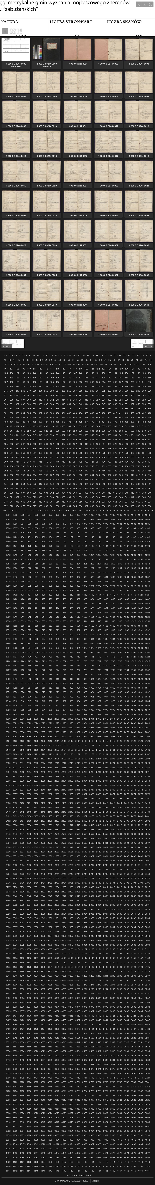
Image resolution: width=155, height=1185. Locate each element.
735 (6, 466)
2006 (56, 718)
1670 (70, 647)
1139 (84, 537)
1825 (119, 678)
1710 (56, 656)
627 (138, 444)
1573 (15, 630)
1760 (105, 665)
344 (86, 404)
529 (80, 430)
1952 (126, 705)
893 (150, 488)
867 (150, 484)
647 (104, 448)
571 (23, 439)
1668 (56, 647)
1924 (77, 701)
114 (52, 368)
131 (132, 368)
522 (40, 430)
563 (127, 435)
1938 (29, 705)
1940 (43, 705)
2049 (63, 727)
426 (17, 417)
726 (104, 461)
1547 (126, 621)
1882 (77, 692)
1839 (70, 683)
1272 (133, 563)
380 (92, 408)
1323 (50, 577)
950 (29, 501)
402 (69, 413)
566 (144, 435)
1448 (43, 603)
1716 (98, 656)
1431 (70, 599)
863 (127, 484)
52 (50, 359)
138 (23, 373)
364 (52, 408)
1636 (126, 638)
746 (69, 466)
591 (138, 439)
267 (132, 390)
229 (80, 386)
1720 (126, 656)
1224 (91, 554)
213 (6, 386)
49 (37, 359)
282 (29, 395)
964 (109, 501)
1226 (105, 554)
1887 (112, 692)
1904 (84, 696)
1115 (63, 532)
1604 (84, 634)
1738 (105, 661)
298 (121, 395)
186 (150, 377)
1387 (56, 590)
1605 (91, 634)
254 (57, 390)
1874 (22, 692)
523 (46, 430)
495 (34, 426)
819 (29, 479)
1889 (126, 692)
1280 (43, 568)
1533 (29, 621)
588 (121, 439)
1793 (43, 674)
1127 (147, 532)
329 (150, 399)
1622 (29, 638)
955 (57, 501)
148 (80, 373)
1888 (119, 692)
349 (115, 404)
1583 (84, 630)
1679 (133, 647)
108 (17, 368)
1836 (50, 683)
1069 (36, 523)
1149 (8, 541)
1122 (112, 532)
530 (86, 430)
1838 (63, 683)
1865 (105, 687)
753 (109, 466)
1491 (29, 612)
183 (132, 377)
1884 (91, 692)
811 (132, 475)
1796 (63, 674)
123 (104, 368)
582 (86, 439)
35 (124, 355)
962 (98, 501)
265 (121, 390)
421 (138, 413)
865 (138, 484)
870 (17, 488)
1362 (29, 585)
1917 (29, 701)
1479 (91, 608)
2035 (112, 723)
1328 (84, 577)
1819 (77, 678)
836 (127, 479)
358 (17, 408)
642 (75, 448)
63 (100, 359)
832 (104, 479)
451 (104, 417)
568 (6, 439)
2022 (22, 723)
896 (17, 492)
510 (121, 426)
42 (5, 359)
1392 (91, 590)
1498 (77, 612)
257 (75, 390)
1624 (43, 638)
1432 (77, 599)
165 (29, 377)
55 (64, 359)
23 (70, 355)
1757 (84, 665)
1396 (119, 590)
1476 (70, 608)
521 (34, 430)
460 (6, 421)
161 (6, 377)
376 (69, 408)
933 (80, 497)
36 (129, 355)
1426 (36, 599)
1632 (98, 638)
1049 (43, 519)
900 (40, 492)
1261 (56, 563)
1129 (15, 537)
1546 (119, 621)
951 (34, 501)
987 (86, 506)
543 (11, 435)
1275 (8, 568)
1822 (98, 678)
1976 (140, 709)
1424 (22, 599)
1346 (63, 581)
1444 (15, 603)
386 (127, 408)
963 (104, 501)
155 (121, 373)
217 (23, 386)
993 (121, 506)
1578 (50, 630)
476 (98, 421)
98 (110, 364)
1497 (70, 612)
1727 (29, 661)
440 (40, 417)
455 (127, 417)
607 (75, 444)
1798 (77, 674)
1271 (126, 563)
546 (29, 435)
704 (127, 457)
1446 (29, 603)
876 (52, 488)
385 (121, 408)
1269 (112, 563)
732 (138, 461)
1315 (140, 572)
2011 (91, 718)
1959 (29, 709)
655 (150, 448)
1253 (147, 559)
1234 (15, 559)
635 (34, 448)
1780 (98, 670)
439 (34, 417)
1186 (119, 545)
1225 (98, 554)
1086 (8, 528)
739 (29, 466)
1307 (84, 572)
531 (92, 430)
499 (57, 426)
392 (11, 413)
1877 (43, 692)
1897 (36, 696)
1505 (126, 612)
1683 (15, 652)
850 (57, 484)
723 (86, 461)
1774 (56, 670)
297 (115, 395)
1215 (29, 554)
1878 (50, 692)
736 (11, 466)
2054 (98, 727)
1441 (140, 599)
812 (138, 475)
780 (104, 470)
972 (6, 506)
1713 (77, 656)
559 (104, 435)
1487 (147, 608)
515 (150, 426)
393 (17, 413)
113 (46, 368)
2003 (36, 718)
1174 (36, 545)
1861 (77, 687)
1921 (56, 701)
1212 (8, 554)
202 (92, 382)
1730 (50, 661)
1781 (105, 670)
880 (75, 488)
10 (33, 355)
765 (23, 470)
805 (98, 475)
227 (69, 386)
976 (29, 506)
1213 (15, 554)
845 (29, 484)
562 (121, 435)
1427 (43, 599)
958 (75, 501)
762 (6, 470)
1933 (140, 701)
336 (40, 404)
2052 (84, 727)
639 (57, 448)
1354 (119, 581)
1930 (119, 701)
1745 (147, 661)
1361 (22, 585)
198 (69, 382)
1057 (98, 519)
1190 (147, 545)
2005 (50, 718)
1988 (77, 714)
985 (75, 506)
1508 (147, 612)
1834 (36, 683)
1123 (119, 532)
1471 (36, 608)
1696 (105, 652)
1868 (126, 687)
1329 (91, 577)
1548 (133, 621)
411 (121, 413)
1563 (91, 625)
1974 (126, 709)
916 (132, 492)
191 (29, 382)
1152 (29, 541)
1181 (84, 545)
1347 (70, 581)
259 (86, 390)
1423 (15, 599)
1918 (36, 701)
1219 (56, 554)
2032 (91, 723)
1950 (112, 705)
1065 (8, 523)
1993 (112, 714)
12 (42, 355)
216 (17, 386)
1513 (36, 616)
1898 (43, 696)
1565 (105, 625)
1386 (50, 590)
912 (109, 492)
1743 (140, 661)
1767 (8, 670)
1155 (50, 541)
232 (98, 386)
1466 (147, 603)
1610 (126, 634)
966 (121, 501)
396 (34, 413)
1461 (119, 603)
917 (138, 492)
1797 (70, 674)
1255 (15, 563)
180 (115, 377)
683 (6, 457)
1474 (56, 608)
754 (115, 466)
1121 (105, 532)
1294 (140, 568)
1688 (50, 652)
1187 (126, 545)
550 (52, 435)
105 (149, 364)
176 (92, 377)
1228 (119, 554)
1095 (70, 528)
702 (115, 457)
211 (144, 382)
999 (5, 510)
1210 (140, 550)
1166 (126, 541)
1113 (50, 532)
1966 (77, 709)
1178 (63, 545)
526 (63, 430)
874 (40, 488)
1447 (36, 603)
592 (144, 439)
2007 (63, 718)
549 (46, 435)
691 (52, 457)
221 (46, 386)
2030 (77, 723)
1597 (36, 634)
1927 (98, 701)
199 (75, 382)
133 (144, 368)
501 (69, 426)
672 (98, 452)
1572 (8, 630)
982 (57, 506)
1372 (98, 585)
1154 (43, 541)
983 (63, 506)
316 (75, 399)
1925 (84, 701)
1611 (133, 634)
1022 (15, 514)
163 (17, 377)
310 (40, 399)
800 (69, 475)
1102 (119, 528)
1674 (98, 647)
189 (17, 382)
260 (92, 390)
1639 (147, 638)
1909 (119, 696)
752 (104, 466)
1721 (133, 656)
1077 (91, 523)
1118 (84, 532)
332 (17, 404)
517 (11, 430)
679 (132, 452)
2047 (50, 727)
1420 (140, 594)
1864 (98, 687)
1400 (147, 590)
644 (86, 448)
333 (23, 404)
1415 (105, 594)
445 (69, 417)
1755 (70, 665)
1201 (77, 550)
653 (138, 448)
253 (52, 390)
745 (63, 466)
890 (132, 488)
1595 (22, 634)
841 (6, 484)
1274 (147, 563)
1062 (133, 519)
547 (34, 435)
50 (41, 359)
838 (138, 479)
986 (80, 506)
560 (109, 435)
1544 (105, 621)
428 (29, 417)
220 (40, 386)
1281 (50, 568)
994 (127, 506)
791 (17, 475)
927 (46, 497)
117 (69, 368)
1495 (56, 612)
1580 (63, 630)
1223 (84, 554)
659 (23, 452)
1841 (84, 683)
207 (121, 382)
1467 (8, 608)
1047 (29, 519)
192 (34, 382)
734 (150, 461)
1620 (15, 638)
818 (23, 479)
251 (40, 390)
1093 (56, 528)
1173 (29, 545)
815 (6, 479)
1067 (22, 523)
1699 (126, 652)
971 (150, 501)
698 (92, 457)
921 (11, 497)
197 (63, 382)
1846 (119, 683)
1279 (36, 568)
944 (144, 497)
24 (74, 355)
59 (82, 359)
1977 (147, 709)
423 (150, 413)
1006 (52, 510)
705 (132, 457)
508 (109, 426)
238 (115, 386)
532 (98, 430)
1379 (147, 585)
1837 (56, 683)
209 (132, 382)
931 (69, 497)
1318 (15, 577)
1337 (147, 577)
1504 (119, 612)
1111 (36, 532)
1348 (77, 581)
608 (80, 444)
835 (121, 479)
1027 (50, 514)
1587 (112, 630)
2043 (22, 727)
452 (109, 417)
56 (69, 359)
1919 (43, 701)
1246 (98, 559)
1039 (119, 514)
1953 (133, 705)
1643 (29, 643)
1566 (112, 625)
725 (98, 461)
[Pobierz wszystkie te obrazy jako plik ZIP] (145, 4)
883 (92, 488)
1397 (126, 590)
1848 (133, 683)
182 (127, 377)
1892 (147, 692)
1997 (140, 714)
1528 (140, 616)
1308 (91, 572)
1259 (43, 563)
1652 (91, 643)
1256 (22, 563)
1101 (112, 528)
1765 (140, 665)
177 (98, 377)
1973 (119, 709)
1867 (119, 687)
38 (138, 355)
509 (115, 426)
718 (57, 461)
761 (150, 466)
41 (151, 355)
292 (86, 395)
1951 (119, 705)
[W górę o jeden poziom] (5, 31)
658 (17, 452)
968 (132, 501)
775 (75, 470)
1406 (43, 594)
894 (6, 492)
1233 (8, 559)
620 (98, 444)
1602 (70, 634)
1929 (112, 701)
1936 (15, 705)
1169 (147, 541)
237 (109, 386)
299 (127, 395)
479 (115, 421)
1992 (105, 714)
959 (80, 501)
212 (150, 382)
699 (98, 457)
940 (121, 497)
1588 (119, 630)
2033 (98, 723)
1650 (77, 643)
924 (29, 497)
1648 (63, 643)
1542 (91, 621)
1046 (22, 519)
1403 (22, 594)
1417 (119, 594)
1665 (36, 647)
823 (52, 479)
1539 (70, 621)
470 (63, 421)
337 (46, 404)
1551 (8, 625)
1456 (84, 603)
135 (6, 373)
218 (29, 386)
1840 (77, 683)
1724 (8, 661)
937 (104, 497)
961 (92, 501)
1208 (126, 550)
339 (57, 404)
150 (92, 373)
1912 (140, 696)
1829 (147, 678)
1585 (98, 630)
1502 (105, 612)
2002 (29, 718)
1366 (56, 585)
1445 (22, 603)
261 (98, 390)
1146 (133, 537)
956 (63, 501)
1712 (70, 656)
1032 (70, 514)
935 (92, 497)
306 (17, 399)
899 (34, 492)
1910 (126, 696)
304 (6, 399)
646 (98, 448)
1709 (50, 656)
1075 (77, 523)
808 (115, 475)
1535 (43, 621)
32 (110, 355)
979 (40, 506)
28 (92, 355)
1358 (147, 581)
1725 (15, 661)
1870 (140, 687)
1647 (56, 643)
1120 (98, 532)
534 (109, 430)
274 (23, 395)
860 (109, 484)
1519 (77, 616)
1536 (50, 621)
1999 (8, 718)
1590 (133, 630)
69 (128, 359)
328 (144, 399)
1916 (22, 701)
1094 (63, 528)
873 (34, 488)
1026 (43, 514)
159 (144, 373)
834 (115, 479)
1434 (91, 599)
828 (80, 479)
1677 (119, 647)
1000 (11, 510)
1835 (43, 683)
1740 (119, 661)
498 (52, 426)
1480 (98, 608)
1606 (98, 634)
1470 (29, 608)
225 (57, 386)
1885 (98, 692)
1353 (112, 581)
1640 (8, 643)
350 (121, 404)
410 (115, 413)
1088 (22, 528)
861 (115, 484)
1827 (133, 678)
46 (23, 359)
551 (57, 435)
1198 (56, 550)
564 (132, 435)
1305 (70, 572)
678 (127, 452)
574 (40, 439)
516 (6, 430)
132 (138, 368)
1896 (29, 696)
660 (29, 452)
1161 (91, 541)
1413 (91, 594)
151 (98, 373)
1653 (98, 643)
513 (138, 426)
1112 (43, 532)
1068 (29, 523)
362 (40, 408)
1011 (87, 510)
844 (23, 484)
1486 (140, 608)
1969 (98, 709)
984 (69, 506)
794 (34, 475)
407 (98, 413)
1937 (22, 705)
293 (92, 395)
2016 (126, 718)
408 (104, 413)
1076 (84, 523)
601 (46, 444)
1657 (126, 643)
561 (115, 435)
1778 (84, 670)
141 (40, 373)
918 (144, 492)
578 (63, 439)
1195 (36, 550)
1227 (112, 554)
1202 (84, 550)
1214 (22, 554)
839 (144, 479)
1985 (56, 714)
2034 (105, 723)
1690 (63, 652)
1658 (133, 643)
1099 (98, 528)
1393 (98, 590)
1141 (98, 537)
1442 (147, 599)
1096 (77, 528)
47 (28, 359)
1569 (133, 625)
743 (52, 466)
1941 (50, 705)
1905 (91, 696)
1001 (18, 510)
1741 (126, 661)
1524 (112, 616)
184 (138, 377)
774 (69, 470)
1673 (91, 647)
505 (92, 426)
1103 (126, 528)
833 (109, 479)
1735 (84, 661)
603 (57, 444)
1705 (22, 656)
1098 (91, 528)
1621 (22, 638)
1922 (63, 701)
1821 (91, 678)
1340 (22, 581)
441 (46, 417)
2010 (84, 718)
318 (86, 399)
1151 (22, 541)
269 (144, 390)
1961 (43, 709)
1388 (63, 590)
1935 (8, 705)
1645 (43, 643)
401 (63, 413)
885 (104, 488)
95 (97, 364)
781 (109, 470)
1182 (91, 545)
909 (92, 492)
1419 (133, 594)
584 (98, 439)
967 (127, 501)
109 (23, 368)
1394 (105, 590)
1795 (56, 674)
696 (80, 457)
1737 (98, 661)
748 (80, 466)
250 (34, 390)
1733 (70, 661)
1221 (70, 554)
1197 (50, 550)
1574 (22, 630)
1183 (98, 545)
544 (17, 435)
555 (80, 435)
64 (105, 359)
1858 (56, 687)
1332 (112, 577)
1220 (63, 554)
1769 (22, 670)
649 (115, 448)
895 (11, 492)
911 (104, 492)
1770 (29, 670)
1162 (98, 541)
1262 (63, 563)
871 (23, 488)
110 (29, 368)
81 (33, 364)
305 (11, 399)
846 (34, 484)
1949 (105, 705)
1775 (63, 670)
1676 (112, 647)
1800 (91, 674)
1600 (56, 634)
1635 (119, 638)
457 (138, 417)
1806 (133, 674)
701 (109, 457)
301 (138, 395)
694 (69, 457)
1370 (84, 585)
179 (109, 377)
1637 (133, 638)
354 (144, 404)
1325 (63, 577)
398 (46, 413)
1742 (133, 661)
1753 (56, 665)
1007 (59, 510)
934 (86, 497)
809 (121, 475)
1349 (84, 581)
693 (63, 457)
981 (52, 506)
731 (132, 461)
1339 (15, 581)
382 (104, 408)
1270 (119, 563)
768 (40, 470)
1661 (8, 647)
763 (11, 470)
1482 (112, 608)
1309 (98, 572)
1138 (77, 537)
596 (17, 444)
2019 (147, 718)
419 (127, 413)
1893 (8, 696)
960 (86, 501)
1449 (50, 603)
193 (40, 382)
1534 (36, 621)
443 (57, 417)
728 (115, 461)
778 (92, 470)
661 (34, 452)
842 (11, 484)
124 (109, 368)
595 (11, 444)
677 (121, 452)
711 (17, 461)
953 (46, 501)
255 (63, 390)
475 (92, 421)
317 (80, 399)
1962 (50, 709)
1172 (22, 545)
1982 (36, 714)
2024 (36, 723)
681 (144, 452)
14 (51, 355)
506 (98, 426)
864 (132, 484)
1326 (70, 577)
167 (40, 377)
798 (57, 475)
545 (23, 435)
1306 (77, 572)
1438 (119, 599)
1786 (140, 670)
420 (132, 413)
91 (79, 364)
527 (69, 430)
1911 (133, 696)
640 (63, 448)
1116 (70, 532)
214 (11, 386)
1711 (63, 656)
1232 (147, 554)
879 (69, 488)
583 (92, 439)
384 (115, 408)
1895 (22, 696)
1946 (84, 705)
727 (109, 461)
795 (40, 475)
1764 (133, 665)
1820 (84, 678)
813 (144, 475)
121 (92, 368)
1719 (119, 656)
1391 (84, 590)
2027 (56, 723)
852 (63, 484)
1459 (105, 603)
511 (127, 426)
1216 (36, 554)
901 (46, 492)
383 (109, 408)
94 (92, 364)
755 (121, 466)
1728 (36, 661)
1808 (147, 674)
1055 (84, 519)
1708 (43, 656)
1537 (56, 621)
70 (132, 359)
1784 (126, 670)
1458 (98, 603)
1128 (8, 537)
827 (75, 479)
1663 (22, 647)
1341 (29, 581)
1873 (15, 692)
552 (63, 435)
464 (29, 421)
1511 (22, 616)
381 (98, 408)
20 (56, 355)
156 (127, 373)
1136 (63, 537)
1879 (56, 692)
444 (63, 417)
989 (98, 506)
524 (52, 430)
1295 (147, 568)
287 (57, 395)
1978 (8, 714)
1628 (70, 638)
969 (138, 501)
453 (115, 417)
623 (115, 444)
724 (92, 461)
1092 (50, 528)
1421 (147, 594)
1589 (126, 630)
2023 (29, 723)
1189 (140, 545)
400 (57, 413)
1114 (56, 532)
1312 (119, 572)
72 (141, 359)
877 (57, 488)
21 (60, 355)
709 (6, 461)
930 (63, 497)
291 (80, 395)
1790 (22, 674)
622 (109, 444)
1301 (43, 572)
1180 (77, 545)
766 (29, 470)
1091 (43, 528)
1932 (133, 701)
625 (127, 444)
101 (126, 364)
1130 (22, 537)
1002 (25, 510)
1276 (15, 568)
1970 (105, 709)
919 (150, 492)
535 (115, 430)
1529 (147, 616)
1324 (56, 577)
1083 (133, 523)
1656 (119, 643)
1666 (43, 647)
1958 (22, 709)
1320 (29, 577)
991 (109, 506)
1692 (77, 652)
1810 (15, 678)
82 (38, 364)
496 (40, 426)
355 (150, 404)
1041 (133, 514)
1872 (8, 692)
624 (121, 444)
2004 (43, 718)
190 (23, 382)
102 (132, 364)
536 (121, 430)
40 (147, 355)
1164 (112, 541)
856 (86, 484)
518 (17, 430)
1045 (15, 519)
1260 (50, 563)
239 (121, 386)
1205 (105, 550)
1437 (112, 599)
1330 (98, 577)
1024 (29, 514)
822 (46, 479)
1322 (43, 577)
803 (86, 475)
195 (52, 382)
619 (92, 444)
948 (17, 501)
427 (23, 417)
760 (144, 466)
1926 (91, 701)
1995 (126, 714)
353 (138, 404)
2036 (119, 723)
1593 (8, 634)
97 (106, 364)
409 (109, 413)
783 (121, 470)
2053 (91, 727)
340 (63, 404)
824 (57, 479)
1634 (112, 638)
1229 (126, 554)
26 (83, 355)
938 (109, 497)
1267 (98, 563)
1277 (22, 568)
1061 (126, 519)
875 (46, 488)
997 (144, 506)
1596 (29, 634)
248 (23, 390)
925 (34, 497)
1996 (133, 714)
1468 (15, 608)
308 (29, 399)
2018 (140, 718)
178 (104, 377)
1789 (15, 674)
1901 (63, 696)
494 (29, 426)
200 (80, 382)
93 (88, 364)
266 (127, 390)
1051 (56, 519)
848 (46, 484)
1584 (91, 630)
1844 (105, 683)
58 (78, 359)
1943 (63, 705)
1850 (147, 683)
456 (132, 417)
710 (11, 461)
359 (23, 408)
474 (86, 421)
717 (52, 461)
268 (138, 390)
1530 (8, 621)
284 (40, 395)
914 (121, 492)
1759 (98, 665)
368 (63, 408)
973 (11, 506)
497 (46, 426)
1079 (105, 523)
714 (34, 461)
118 (75, 368)
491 (11, 426)
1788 (8, 674)
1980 (22, 714)
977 (34, 506)
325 (127, 399)
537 (127, 430)
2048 (56, 727)
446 (75, 417)
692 (57, 457)
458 (144, 417)
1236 (29, 559)
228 (75, 386)
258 (80, 390)
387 (132, 408)
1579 (56, 630)
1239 (50, 559)
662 (40, 452)
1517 (63, 616)
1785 (133, 670)
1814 (43, 678)
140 (34, 373)
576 (52, 439)
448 (86, 417)
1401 (8, 594)
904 (63, 492)
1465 (140, 603)
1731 (56, 661)
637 (46, 448)
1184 (105, 545)
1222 (77, 554)
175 (86, 377)
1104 (133, 528)
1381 (15, 590)
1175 (43, 545)
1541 (84, 621)
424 (6, 417)
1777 (77, 670)
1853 (22, 687)
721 (75, 461)
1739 (112, 661)
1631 (91, 638)
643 (80, 448)
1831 (15, 683)
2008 (70, 718)
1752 (50, 665)
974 (17, 506)
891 (138, 488)
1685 (29, 652)
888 (121, 488)
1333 (119, 577)
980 (46, 506)
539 (138, 430)
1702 (147, 652)
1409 (63, 594)
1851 (8, 687)
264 (115, 390)
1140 (91, 537)
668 (75, 452)
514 (144, 426)
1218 (50, 554)
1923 (70, 701)
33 (115, 355)
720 (69, 461)
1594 (15, 634)
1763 (126, 665)
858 (98, 484)
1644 (36, 643)
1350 (91, 581)
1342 (36, 581)
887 (115, 488)
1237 (36, 559)
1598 (43, 634)
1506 (133, 612)
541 (150, 430)
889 (127, 488)
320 (98, 399)
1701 (140, 652)
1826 (126, 678)
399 (52, 413)
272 (11, 395)
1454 (70, 603)
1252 (140, 559)
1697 (112, 652)
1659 (140, 643)
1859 (63, 687)
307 (23, 399)
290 (75, 395)
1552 (15, 625)
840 (150, 479)
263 (109, 390)
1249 (119, 559)
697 (86, 457)
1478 (84, 608)
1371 (91, 585)
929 (57, 497)
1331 (105, 577)
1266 (91, 563)
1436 (105, 599)
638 (52, 448)
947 (11, 501)
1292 (126, 568)
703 (121, 457)
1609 (119, 634)
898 (29, 492)
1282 (56, 568)
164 (23, 377)
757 (132, 466)
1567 (119, 625)
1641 (15, 643)
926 (40, 497)
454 (121, 417)
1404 (29, 594)
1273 (140, 563)
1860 (70, 687)
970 (144, 501)
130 (127, 368)
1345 (56, 581)
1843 (98, 683)
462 (17, 421)
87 (60, 364)
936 (98, 497)
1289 (105, 568)
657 (11, 452)
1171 (15, 545)
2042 (15, 727)
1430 (63, 599)
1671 (77, 647)
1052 (63, 519)
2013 (105, 718)
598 (29, 444)
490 (6, 426)
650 (121, 448)
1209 (133, 550)
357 (11, 408)
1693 (84, 652)
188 (11, 382)
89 (69, 364)
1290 (112, 568)
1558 (56, 625)
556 (86, 435)
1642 (22, 643)
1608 (112, 634)
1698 (119, 652)
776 (80, 470)
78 (19, 364)
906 (75, 492)
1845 (112, 683)
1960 (36, 709)
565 (138, 435)
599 (34, 444)
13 (47, 355)
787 (144, 470)
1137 (70, 537)
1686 (36, 652)
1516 (56, 616)
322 (109, 399)
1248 (112, 559)
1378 (140, 585)
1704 (15, 656)
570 (17, 439)
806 (104, 475)
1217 (43, 554)
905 (69, 492)
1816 (56, 678)
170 (57, 377)
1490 (22, 612)
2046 (43, 727)
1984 (50, 714)
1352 (105, 581)
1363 (36, 585)
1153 (36, 541)
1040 (126, 514)
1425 (29, 599)
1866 (112, 687)
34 (120, 355)
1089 (29, 528)
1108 (15, 532)
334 (29, 404)
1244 (84, 559)
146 (69, 373)
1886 (105, 692)
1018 (136, 510)
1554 (29, 625)
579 (69, 439)
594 (6, 444)
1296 (8, 572)
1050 (50, 519)
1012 (94, 510)
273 (17, 395)
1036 (98, 514)
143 (52, 373)
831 (98, 479)
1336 (140, 577)
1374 (112, 585)
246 (11, 390)
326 (132, 399)
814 (150, 475)
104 (143, 364)
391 (6, 413)
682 (150, 452)
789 (6, 475)
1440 (133, 599)
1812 (29, 678)
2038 (133, 723)
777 (86, 470)
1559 (63, 625)
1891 (140, 692)
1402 (15, 594)
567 (150, 435)
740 (34, 466)
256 (69, 390)
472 (75, 421)
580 (75, 439)
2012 (98, 718)
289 (69, 395)
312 (52, 399)
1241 (63, 559)
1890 (133, 692)
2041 (8, 727)
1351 (98, 581)
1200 (70, 550)
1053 (70, 519)
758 (138, 466)
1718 (112, 656)
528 (75, 430)
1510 (15, 616)
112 (40, 368)
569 (11, 439)
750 (92, 466)
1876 (36, 692)
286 (52, 395)
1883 (84, 692)
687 (29, 457)
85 (51, 364)
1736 (91, 661)
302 (144, 395)
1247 (105, 559)
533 (104, 430)
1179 (70, 545)
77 (15, 364)
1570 (140, 625)
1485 (133, 608)
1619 (8, 638)
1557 (50, 625)
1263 (70, 563)
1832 (22, 683)
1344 (50, 581)
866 (144, 484)
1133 (43, 537)
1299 (29, 572)
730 (127, 461)
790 (11, 475)
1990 (91, 714)
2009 (77, 718)
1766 (147, 665)
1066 (15, 523)
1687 (43, 652)
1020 (150, 510)
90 (74, 364)
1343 (43, 581)
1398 (133, 590)
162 (11, 377)
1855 (36, 687)
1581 (70, 630)
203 (98, 382)
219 (34, 386)
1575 (29, 630)
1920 (50, 701)
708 (150, 457)
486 (132, 421)
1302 (50, 572)
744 (57, 466)
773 (63, 470)
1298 (22, 572)
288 (63, 395)
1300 (36, 572)
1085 (147, 523)
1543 (98, 621)
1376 (126, 585)
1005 (45, 510)
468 (52, 421)
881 (80, 488)
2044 (29, 727)
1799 (84, 674)
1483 (119, 608)
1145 (126, 537)
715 (40, 461)
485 (127, 421)
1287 (91, 568)
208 (127, 382)
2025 (43, 723)
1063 (140, 519)
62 (96, 359)
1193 (22, 550)
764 (17, 470)
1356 (133, 581)
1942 (56, 705)
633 (23, 448)
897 (23, 492)
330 (6, 404)
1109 (22, 532)
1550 (147, 621)
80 (29, 364)
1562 (84, 625)
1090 (36, 528)
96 (101, 364)
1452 (56, 603)
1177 (56, 545)
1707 (36, 656)
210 (138, 382)
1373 (105, 585)
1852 (15, 687)
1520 (84, 616)
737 (17, 466)
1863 (91, 687)
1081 (119, 523)
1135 (56, 537)
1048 (36, 519)
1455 (77, 603)
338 (52, 404)
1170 (8, 545)
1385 (43, 590)
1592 (147, 630)
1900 (56, 696)
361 (34, 408)
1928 (105, 701)
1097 (84, 528)
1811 (22, 678)
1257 (29, 563)
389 (144, 408)
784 (127, 470)
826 (69, 479)
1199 (63, 550)
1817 (63, 678)
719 (63, 461)
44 (14, 359)
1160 (84, 541)
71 (137, 359)
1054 (77, 519)
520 (29, 430)
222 (52, 386)
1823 (105, 678)
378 (80, 408)
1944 (70, 705)
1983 (43, 714)
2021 (15, 723)
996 (138, 506)
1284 (70, 568)
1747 (15, 665)
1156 (56, 541)
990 (104, 506)
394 (23, 413)
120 (86, 368)
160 (150, 373)
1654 (105, 643)
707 (144, 457)
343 (80, 404)
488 (144, 421)
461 (11, 421)
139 (29, 373)
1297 (15, 572)
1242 (70, 559)
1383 (29, 590)
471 (69, 421)
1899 (50, 696)
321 (104, 399)
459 (150, 417)
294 (98, 395)
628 (144, 444)
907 (80, 492)
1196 (43, 550)
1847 (126, 683)
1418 (126, 594)
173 (75, 377)
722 (80, 461)
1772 (43, 670)
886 (109, 488)
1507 (140, 612)
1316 (147, 572)
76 (10, 364)
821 (40, 479)
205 (109, 382)
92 (83, 364)
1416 (112, 594)
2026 (50, 723)
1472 (43, 608)
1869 (133, 687)
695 (75, 457)
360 (29, 408)
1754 (63, 665)
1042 (140, 514)
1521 (91, 616)
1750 (36, 665)
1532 (22, 621)
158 (138, 373)
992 (115, 506)
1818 (70, 678)
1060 (119, 519)
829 (86, 479)
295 (104, 395)
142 (46, 373)
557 (92, 435)
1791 (29, 674)
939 (115, 497)
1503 (112, 612)
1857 (50, 687)
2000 (15, 718)
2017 (133, 718)
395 (29, 413)
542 (6, 435)
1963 (56, 709)
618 (86, 444)
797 (52, 475)
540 (144, 430)
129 (121, 368)
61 (91, 359)
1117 (77, 532)
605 (69, 444)
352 (132, 404)
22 (65, 355)
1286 (84, 568)
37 (133, 355)
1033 (77, 514)
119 (80, 368)
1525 (119, 616)
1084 (140, 523)
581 (80, 439)
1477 (77, 608)
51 (46, 359)
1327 (77, 577)
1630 (84, 638)
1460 (112, 603)
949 (23, 501)
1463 (133, 603)
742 (46, 466)
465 (34, 421)
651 (127, 448)
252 (46, 390)
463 (23, 421)
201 (86, 382)
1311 (112, 572)
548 (40, 435)
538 (132, 430)
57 (73, 359)
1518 (70, 616)
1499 (84, 612)
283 (34, 395)
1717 (105, 656)
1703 (8, 656)
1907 (105, 696)
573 (34, 439)
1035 (91, 514)
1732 (63, 661)
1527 (133, 616)
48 (32, 359)
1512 (29, 616)
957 (69, 501)
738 (23, 466)
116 (63, 368)
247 (17, 390)
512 (132, 426)
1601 (63, 634)
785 (132, 470)
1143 (112, 537)
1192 (15, 550)
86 (56, 364)
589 (127, 439)
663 (46, 452)
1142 (105, 537)
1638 (140, 638)
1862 (84, 687)
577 (57, 439)
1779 (91, 670)
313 (57, 399)
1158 (70, 541)
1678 (126, 647)
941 (127, 497)
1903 (77, 696)
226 (63, 386)
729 (121, 461)
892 (144, 488)
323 (115, 399)
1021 (8, 514)
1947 (91, 705)
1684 (22, 652)
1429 (56, 599)
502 (75, 426)
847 (40, 484)
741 (40, 466)
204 (104, 382)
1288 (98, 568)
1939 (36, 705)
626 (132, 444)
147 (75, 373)
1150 (15, 541)
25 (79, 355)
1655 (112, 643)
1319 (22, 577)
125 (115, 368)
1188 (133, 545)
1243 (77, 559)
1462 (126, 603)
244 (150, 386)
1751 (43, 665)
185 (144, 377)
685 (17, 457)
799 (63, 475)
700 (104, 457)
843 (17, 484)
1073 (63, 523)
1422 (8, 599)
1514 (43, 616)
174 (80, 377)
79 (24, 364)
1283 (63, 568)
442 (52, 417)
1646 (50, 643)
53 (55, 359)
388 (138, 408)
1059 (112, 519)
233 (104, 386)
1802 (105, 674)
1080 (112, 523)
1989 (84, 714)
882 (86, 488)
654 (144, 448)
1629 (77, 638)
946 (6, 501)
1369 (77, 585)
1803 (112, 674)
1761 (112, 665)
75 (6, 364)
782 (115, 470)
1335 (133, 577)
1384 (36, 590)
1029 (63, 514)
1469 (22, 608)
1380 (8, 590)
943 (138, 497)
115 (57, 368)
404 (80, 413)
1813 (36, 678)
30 (101, 355)
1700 (133, 652)
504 (86, 426)
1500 (91, 612)
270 (150, 390)
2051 (77, 727)
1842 (91, 683)
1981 (29, 714)
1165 (119, 541)
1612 (140, 634)
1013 (101, 510)
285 (46, 395)
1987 (70, 714)
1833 (29, 683)
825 (63, 479)
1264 (77, 563)
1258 (36, 563)
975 (23, 506)
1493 (43, 612)
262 (104, 390)
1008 (66, 510)
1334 (126, 577)
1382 (22, 590)
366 (57, 408)
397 (40, 413)
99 (115, 364)
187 (6, 382)
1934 (147, 701)
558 (98, 435)
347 (104, 404)
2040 (147, 723)
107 (11, 368)
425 (11, 417)
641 (69, 448)
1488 (8, 612)
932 (75, 497)
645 (92, 448)
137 (17, 373)
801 (75, 475)
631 (11, 448)
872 (29, 488)
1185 (112, 545)
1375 (119, 585)
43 (9, 359)
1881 (70, 692)
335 (34, 404)
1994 (119, 714)
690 (46, 457)
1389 (70, 590)
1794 (50, 674)
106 (6, 368)
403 (75, 413)
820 (34, 479)
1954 (140, 705)
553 (69, 435)
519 (23, 430)
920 (6, 497)
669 (80, 452)
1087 (15, 528)
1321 (36, 577)
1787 (147, 670)
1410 (70, 594)
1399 (140, 590)
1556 (43, 625)
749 (86, 466)
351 (127, 404)
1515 (50, 616)
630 (6, 448)
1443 (8, 603)
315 (69, 399)
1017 (129, 510)
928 (52, 497)
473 (80, 421)
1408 (56, 594)
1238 (43, 559)
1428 (50, 599)
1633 (105, 638)
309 (34, 399)
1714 (84, 656)
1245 (91, 559)
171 (63, 377)
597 (23, 444)
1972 (112, 709)
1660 (147, 643)
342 (75, 404)
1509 (8, 616)
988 (92, 506)
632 (17, 448)
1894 (15, 696)
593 (150, 439)
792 (23, 475)
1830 (8, 683)
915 (127, 492)
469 (57, 421)
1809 (8, 678)
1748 (22, 665)
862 (121, 484)
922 (17, 497)
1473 (50, 608)
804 (92, 475)
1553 (22, 625)
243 (144, 386)
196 (57, 382)
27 (88, 355)
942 (132, 497)
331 (11, 404)
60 (87, 359)
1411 (77, 594)
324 (121, 399)
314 (63, 399)
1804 (119, 674)
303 (150, 395)
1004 (38, 510)
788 (150, 470)
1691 (70, 652)
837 (132, 479)
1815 (50, 678)
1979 (15, 714)
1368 (70, 585)
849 (52, 484)
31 (106, 355)
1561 (77, 625)
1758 (91, 665)
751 (98, 466)
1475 (63, 608)
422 (144, 413)
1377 (133, 585)
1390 (77, 590)
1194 (29, 550)
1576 (36, 630)
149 (86, 373)
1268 (105, 563)
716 (46, 461)
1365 (50, 585)
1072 (56, 523)
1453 (63, 603)
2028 (63, 723)
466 (40, 421)
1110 (29, 532)
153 (109, 373)
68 (123, 359)
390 (150, 408)
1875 (29, 692)
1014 (108, 510)
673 (104, 452)
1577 (43, 630)
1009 (73, 510)
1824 (112, 678)
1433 (84, 599)
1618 (147, 634)
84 (47, 364)
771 (57, 470)
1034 (84, 514)
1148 (147, 537)
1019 (143, 510)
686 (23, 457)
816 (11, 479)
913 (115, 492)
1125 (133, 532)
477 (104, 421)
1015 (115, 510)
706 (138, 457)
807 (109, 475)
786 (138, 470)
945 (150, 497)
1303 (56, 572)
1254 (8, 563)
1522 (98, 616)
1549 (140, 621)
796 (46, 475)
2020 (8, 723)
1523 (105, 616)
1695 (98, 652)
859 (104, 484)
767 (34, 470)
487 (138, 421)
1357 (140, 581)
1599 (50, 634)
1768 (15, 670)
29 (97, 355)
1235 (22, 559)
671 (92, 452)
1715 (91, 656)
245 (6, 390)
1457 (91, 603)
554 (75, 435)
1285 (77, 568)
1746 (8, 665)
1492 (36, 612)
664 (52, 452)
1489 (15, 612)
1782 (112, 670)
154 (115, 373)
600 (40, 444)
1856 (43, 687)
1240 (56, 559)
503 (80, 426)
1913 (147, 696)
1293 (133, 568)
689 (40, 457)
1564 (98, 625)
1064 (147, 519)
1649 (70, 643)
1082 (126, 523)
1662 (15, 647)
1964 (63, 709)
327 (138, 399)
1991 (98, 714)
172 (69, 377)
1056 (91, 519)
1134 (50, 537)
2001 (22, 718)
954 (52, 501)
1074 (70, 523)
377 (75, 408)
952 (40, 501)
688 (34, 457)
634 (29, 448)
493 (23, 426)
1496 (63, 612)
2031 (84, 723)
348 (109, 404)
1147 (140, 537)
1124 (126, 532)
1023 (22, 514)
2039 (140, 723)
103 (137, 364)
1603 (77, 634)
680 (138, 452)
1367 (63, 585)
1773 (50, 670)
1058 (105, 519)
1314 (133, 572)
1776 (70, 670)
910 (98, 492)
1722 (140, 656)
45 (19, 359)
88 (65, 364)
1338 (8, 581)
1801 (98, 674)
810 (127, 475)
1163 (105, 541)
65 (109, 359)
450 (98, 417)
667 (69, 452)
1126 (140, 532)
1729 (43, 661)
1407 (50, 594)
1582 (77, 630)
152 (104, 373)
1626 (56, 638)
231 (92, 386)
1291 (119, 568)
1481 (105, 608)
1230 (133, 554)
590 (132, 439)
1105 (140, 528)
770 (52, 470)
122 (98, 368)
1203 (91, 550)
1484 (126, 608)
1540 (77, 621)
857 (92, 484)
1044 (8, 519)
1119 (91, 532)
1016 (122, 510)
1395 (112, 590)
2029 (70, 723)
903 (57, 492)
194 (46, 382)
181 (121, 377)
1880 (63, 692)
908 (86, 492)
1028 (56, 514)
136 (11, 373)
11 (38, 355)
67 (118, 359)
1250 (126, 559)
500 (63, 426)
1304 (63, 572)
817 (17, 479)
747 (75, 466)
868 (6, 488)
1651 (84, 643)
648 (109, 448)
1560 (70, 625)
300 (132, 395)
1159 (77, 541)
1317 (8, 577)
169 (52, 377)
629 (150, 444)
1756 (77, 665)
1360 (15, 585)
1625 (50, 638)
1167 (133, 541)
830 (92, 479)
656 (6, 452)
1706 (29, 656)
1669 (63, 647)
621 (104, 444)
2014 (112, 718)
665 (57, 452)
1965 (70, 709)
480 (121, 421)
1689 (56, 652)
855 (80, 484)
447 (80, 417)
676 (115, 452)
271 (6, 395)
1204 (98, 550)
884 (98, 488)
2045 (36, 727)
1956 (8, 709)
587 (115, 439)
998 (150, 506)
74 (150, 359)
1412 (84, 594)
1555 (36, 625)
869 (11, 488)
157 (132, 373)
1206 (112, 550)
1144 (119, 537)
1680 (140, 647)
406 (92, 413)
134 (150, 368)
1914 (8, 701)
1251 (133, 559)
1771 (36, 670)
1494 (50, 612)
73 (146, 359)
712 (23, 461)
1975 (133, 709)
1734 (77, 661)
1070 (43, 523)
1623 (36, 638)
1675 (105, 647)
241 (132, 386)
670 (86, 452)
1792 (36, 674)
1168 (140, 541)
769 (46, 470)
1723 (147, 656)
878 (63, 488)
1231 (140, 554)
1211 (147, 550)
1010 (80, 510)
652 (132, 448)
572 (29, 439)
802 (80, 475)
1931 (126, 701)
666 (63, 452)
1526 (126, 616)
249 (29, 390)
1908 (112, 696)
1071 (50, 523)
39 (142, 355)
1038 (112, 514)
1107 (8, 532)
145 (63, 373)
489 (150, 421)
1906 (98, 696)
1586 (105, 630)
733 (144, 461)
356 (6, 408)
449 (92, 417)
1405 (36, 594)
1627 (63, 638)
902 (52, 492)
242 (138, 386)
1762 (119, 665)
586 (109, 439)
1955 (147, 705)
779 (98, 470)
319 (92, 399)
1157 (63, 541)
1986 (63, 714)
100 (120, 364)
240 (127, 386)
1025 (36, 514)
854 (75, 484)
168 (46, 377)
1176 (50, 545)
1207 (119, 550)
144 (57, 373)
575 (46, 439)
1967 (84, 709)
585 (104, 439)
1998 (147, 714)
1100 (105, 528)
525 (57, 430)
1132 (36, 537)
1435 (98, 599)
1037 (105, 514)
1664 (29, 647)
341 (69, 404)
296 (109, 395)
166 (34, 377)
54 (59, 359)
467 (46, 421)
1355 (126, 581)
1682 (8, 652)
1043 (147, 514)
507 (104, 426)
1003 (32, 510)
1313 (126, 572)
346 (98, 404)
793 (29, 475)
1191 (8, 550)
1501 (98, 612)
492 (17, 426)
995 (132, 506)
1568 (126, 625)
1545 (112, 621)
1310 (105, 572)
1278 (29, 568)
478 (109, 421)
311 (46, 399)
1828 (140, 678)
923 (23, 497)
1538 (63, 621)
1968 (91, 709)
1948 (98, 705)
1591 (140, 630)
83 (42, 364)
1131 (29, 537)
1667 (50, 647)
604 (63, 444)
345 (92, 404)
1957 (15, 709)
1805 (126, 674)
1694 (91, 652)
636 (40, 448)
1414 (98, 594)
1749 (29, 665)
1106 (147, 528)
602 (52, 444)
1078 (98, 523)
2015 (119, 718)
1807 (140, 674)
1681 (147, 647)
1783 (119, 670)
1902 (70, 696)
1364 (43, 585)
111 (34, 368)
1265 (84, 563)
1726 (22, 661)
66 (114, 359)
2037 (126, 723)
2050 (70, 727)
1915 (15, 701)
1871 (147, 687)
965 (115, 501)
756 (127, 466)
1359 (8, 585)
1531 (15, 621)
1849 (140, 683)
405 (86, 413)
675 (109, 452)
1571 (147, 625)
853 (69, 484)
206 (115, 382)
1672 (84, 647)
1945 (77, 705)
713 (29, 461)
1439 (126, 599)
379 (86, 408)
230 (86, 386)
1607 (105, 634)
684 (11, 457)
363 (46, 408)
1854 (29, 687)
